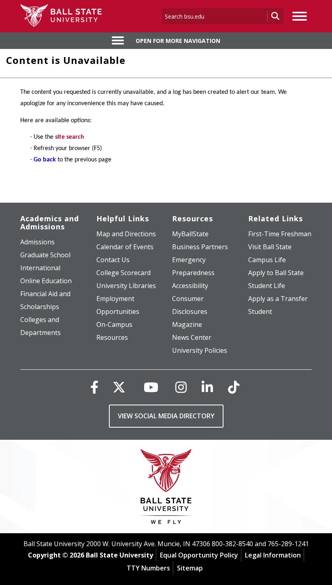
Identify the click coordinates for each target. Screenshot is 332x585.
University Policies (199, 350)
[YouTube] (151, 387)
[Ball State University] (166, 488)
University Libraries (126, 285)
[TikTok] (233, 387)
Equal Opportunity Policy (199, 555)
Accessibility (190, 285)
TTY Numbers (148, 568)
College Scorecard (123, 272)
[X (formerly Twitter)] (119, 387)
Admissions (37, 241)
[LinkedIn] (207, 387)
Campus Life (267, 259)
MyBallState (190, 233)
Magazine (187, 324)
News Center (191, 337)
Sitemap (190, 568)
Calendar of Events (124, 246)
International (40, 267)
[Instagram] (181, 387)
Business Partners (200, 246)
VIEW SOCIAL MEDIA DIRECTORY (166, 415)
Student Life (266, 285)
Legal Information (273, 555)
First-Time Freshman (279, 233)
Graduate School (45, 254)
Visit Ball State (270, 246)
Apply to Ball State (276, 272)
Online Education (46, 280)
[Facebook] (94, 387)
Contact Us (113, 259)
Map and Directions (126, 233)
